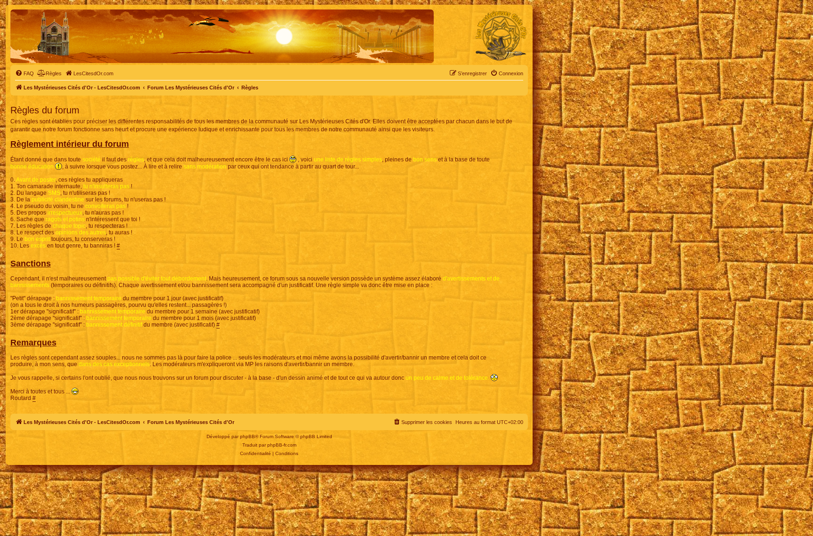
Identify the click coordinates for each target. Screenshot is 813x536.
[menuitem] (24, 73)
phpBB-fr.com (281, 445)
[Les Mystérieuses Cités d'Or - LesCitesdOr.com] (501, 35)
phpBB (247, 436)
